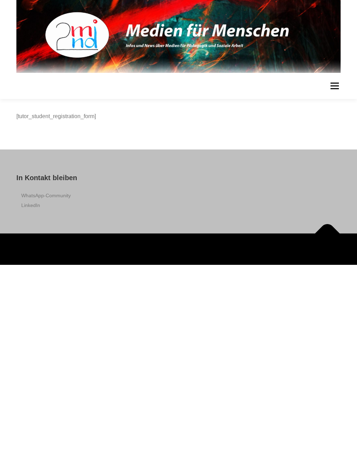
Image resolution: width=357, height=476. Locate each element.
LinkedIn (30, 205)
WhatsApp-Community (46, 195)
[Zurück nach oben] (327, 233)
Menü (334, 86)
